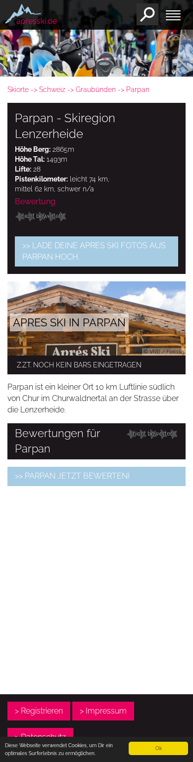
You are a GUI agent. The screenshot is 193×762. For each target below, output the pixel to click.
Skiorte (18, 89)
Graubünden (96, 89)
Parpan (137, 89)
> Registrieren (39, 711)
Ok (158, 748)
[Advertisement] (96, 589)
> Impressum (103, 711)
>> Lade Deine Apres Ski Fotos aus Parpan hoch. (94, 251)
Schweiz (52, 89)
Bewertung (35, 201)
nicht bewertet (41, 216)
